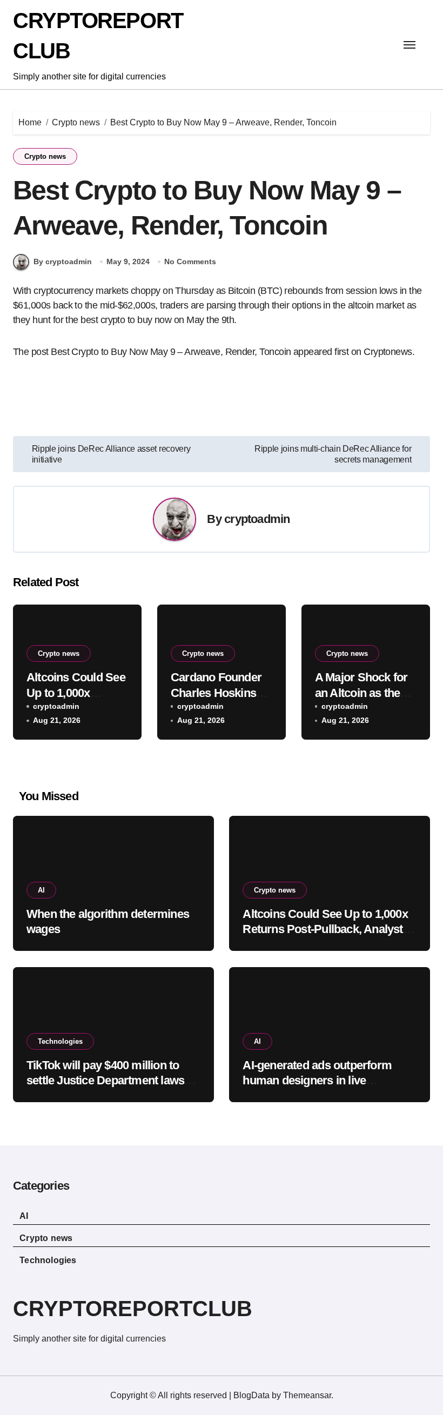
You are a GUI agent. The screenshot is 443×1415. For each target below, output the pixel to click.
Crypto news (45, 156)
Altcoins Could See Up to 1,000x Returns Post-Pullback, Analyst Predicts (325, 929)
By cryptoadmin (62, 261)
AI (41, 890)
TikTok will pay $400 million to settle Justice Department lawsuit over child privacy (111, 1080)
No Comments (190, 261)
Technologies (60, 1041)
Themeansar (307, 1395)
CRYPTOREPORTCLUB (132, 1308)
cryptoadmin (257, 519)
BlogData (251, 1395)
